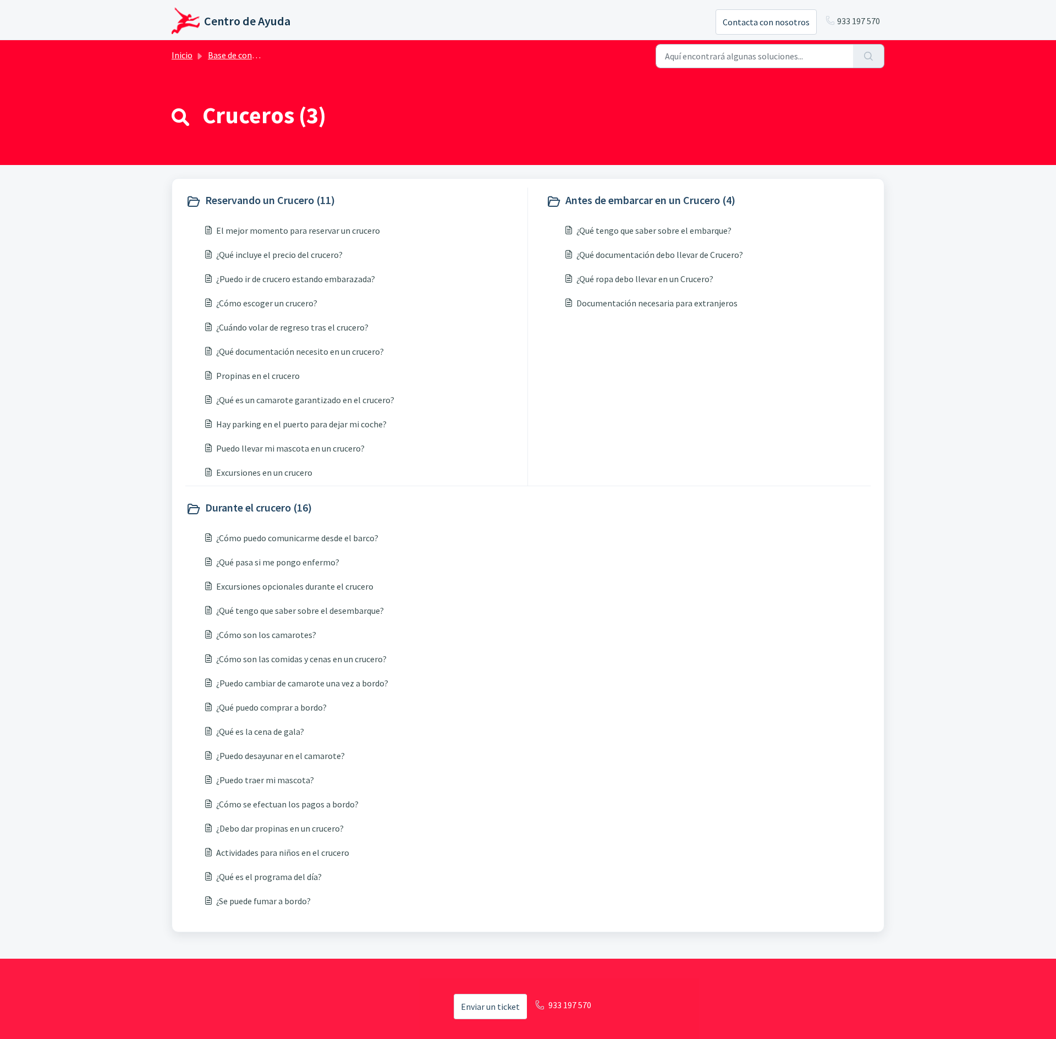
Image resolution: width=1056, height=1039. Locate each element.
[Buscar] (868, 56)
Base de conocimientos (251, 55)
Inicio (182, 55)
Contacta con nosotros (766, 22)
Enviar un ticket (490, 1006)
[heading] (354, 201)
